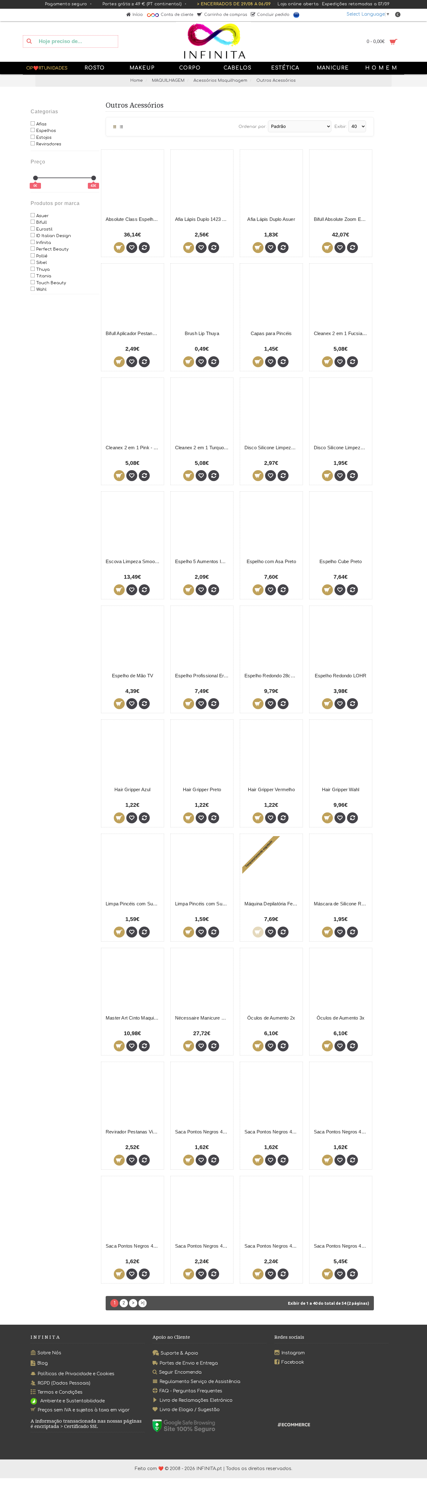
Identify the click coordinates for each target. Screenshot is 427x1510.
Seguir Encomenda (180, 1372)
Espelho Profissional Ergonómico (203, 675)
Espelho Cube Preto (340, 561)
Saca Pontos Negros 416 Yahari (134, 1246)
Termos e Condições (60, 1392)
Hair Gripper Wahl (340, 789)
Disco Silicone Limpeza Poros (342, 447)
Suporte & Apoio (179, 1353)
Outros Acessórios (276, 80)
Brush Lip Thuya (202, 333)
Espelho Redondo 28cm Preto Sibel (272, 675)
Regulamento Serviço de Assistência (199, 1381)
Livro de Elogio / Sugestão (189, 1409)
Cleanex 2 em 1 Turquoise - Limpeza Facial (203, 447)
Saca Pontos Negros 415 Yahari (342, 1131)
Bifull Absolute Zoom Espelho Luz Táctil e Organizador (342, 219)
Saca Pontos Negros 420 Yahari (203, 1246)
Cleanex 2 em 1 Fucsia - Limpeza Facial (342, 333)
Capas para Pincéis (271, 333)
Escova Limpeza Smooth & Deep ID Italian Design (134, 561)
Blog (42, 1363)
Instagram (293, 1353)
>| (143, 1303)
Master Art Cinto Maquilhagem (134, 1017)
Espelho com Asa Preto (271, 561)
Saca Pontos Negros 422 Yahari (342, 1246)
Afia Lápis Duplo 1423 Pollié (203, 219)
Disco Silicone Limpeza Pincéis (272, 447)
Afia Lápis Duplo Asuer (271, 219)
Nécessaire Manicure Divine (203, 1017)
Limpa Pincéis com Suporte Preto (134, 903)
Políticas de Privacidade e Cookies (76, 1373)
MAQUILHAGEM (168, 80)
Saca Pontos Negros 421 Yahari (272, 1246)
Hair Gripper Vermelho (271, 789)
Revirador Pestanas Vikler (133, 1131)
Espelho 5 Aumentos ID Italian (203, 561)
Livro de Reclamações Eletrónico (196, 1400)
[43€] (93, 178)
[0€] (35, 178)
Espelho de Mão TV (132, 675)
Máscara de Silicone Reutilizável (342, 903)
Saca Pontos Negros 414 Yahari (272, 1131)
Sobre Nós (49, 1353)
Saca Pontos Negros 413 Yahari (203, 1131)
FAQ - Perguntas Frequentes (190, 1391)
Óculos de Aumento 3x (340, 1017)
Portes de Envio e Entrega (188, 1363)
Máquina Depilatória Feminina (272, 903)
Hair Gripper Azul (132, 789)
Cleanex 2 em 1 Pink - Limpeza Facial (134, 447)
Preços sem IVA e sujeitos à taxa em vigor (84, 1410)
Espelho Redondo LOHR (341, 675)
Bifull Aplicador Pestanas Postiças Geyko (134, 333)
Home (136, 80)
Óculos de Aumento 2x (271, 1017)
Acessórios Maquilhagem (220, 80)
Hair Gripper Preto (202, 789)
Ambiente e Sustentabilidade (72, 1401)
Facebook (292, 1362)
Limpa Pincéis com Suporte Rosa (203, 903)
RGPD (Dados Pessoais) (64, 1383)
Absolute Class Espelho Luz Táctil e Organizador (134, 219)
